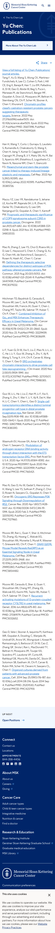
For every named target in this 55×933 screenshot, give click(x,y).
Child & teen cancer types (17, 808)
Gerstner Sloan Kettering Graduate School (26, 843)
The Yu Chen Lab (14, 17)
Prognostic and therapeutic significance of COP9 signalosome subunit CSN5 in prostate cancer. (27, 218)
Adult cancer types (13, 803)
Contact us (8, 745)
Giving (6, 788)
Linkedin (20, 764)
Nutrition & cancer (12, 818)
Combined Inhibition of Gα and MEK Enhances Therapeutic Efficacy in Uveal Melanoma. (23, 317)
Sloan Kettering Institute (15, 838)
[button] (27, 45)
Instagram (3, 764)
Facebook (7, 764)
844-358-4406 (11, 759)
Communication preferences (18, 885)
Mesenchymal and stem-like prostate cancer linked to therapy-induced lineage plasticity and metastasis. (25, 171)
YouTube (16, 764)
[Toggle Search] (42, 6)
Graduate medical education (18, 848)
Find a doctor (10, 823)
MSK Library (9, 853)
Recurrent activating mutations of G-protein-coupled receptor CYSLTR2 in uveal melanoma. (26, 599)
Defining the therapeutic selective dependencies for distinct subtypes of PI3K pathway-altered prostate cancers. (26, 266)
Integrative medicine (14, 813)
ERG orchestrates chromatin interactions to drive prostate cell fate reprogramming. (27, 365)
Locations (7, 750)
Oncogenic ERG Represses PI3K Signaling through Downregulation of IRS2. (26, 500)
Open (11, 720)
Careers (7, 783)
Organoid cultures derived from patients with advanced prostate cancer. (25, 673)
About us (7, 778)
